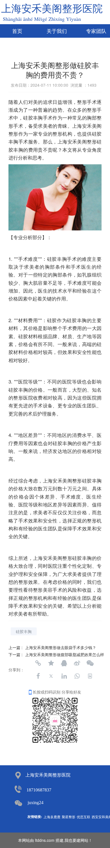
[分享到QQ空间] (51, 663)
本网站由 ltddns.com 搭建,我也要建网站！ (55, 840)
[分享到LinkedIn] (64, 676)
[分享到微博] (77, 663)
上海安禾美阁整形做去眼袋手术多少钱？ (60, 647)
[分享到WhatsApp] (77, 676)
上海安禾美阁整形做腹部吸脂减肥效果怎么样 (64, 654)
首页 (17, 31)
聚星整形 (68, 816)
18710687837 (39, 790)
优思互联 (83, 816)
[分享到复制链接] (38, 663)
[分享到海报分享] (90, 676)
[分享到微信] (90, 663)
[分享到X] (51, 676)
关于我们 (57, 31)
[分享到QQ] (64, 663)
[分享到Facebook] (38, 676)
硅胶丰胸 (24, 631)
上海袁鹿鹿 (51, 816)
